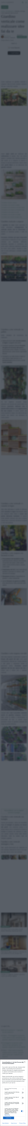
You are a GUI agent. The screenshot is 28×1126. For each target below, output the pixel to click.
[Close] (25, 1062)
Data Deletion (5, 1123)
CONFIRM (8, 1117)
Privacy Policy (22, 1123)
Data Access (14, 1123)
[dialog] (14, 1092)
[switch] (22, 1092)
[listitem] (14, 1089)
